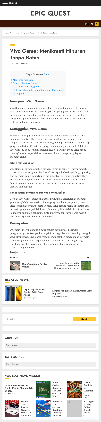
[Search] (92, 24)
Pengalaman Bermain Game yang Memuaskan (39, 90)
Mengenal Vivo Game (22, 79)
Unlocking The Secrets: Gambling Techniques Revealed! (58, 408)
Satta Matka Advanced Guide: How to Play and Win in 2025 (19, 388)
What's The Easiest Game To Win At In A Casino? (26, 408)
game (18, 252)
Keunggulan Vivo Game (24, 83)
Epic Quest (51, 13)
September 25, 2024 (60, 297)
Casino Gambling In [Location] (89, 386)
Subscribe (97, 24)
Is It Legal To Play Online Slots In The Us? (89, 407)
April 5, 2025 (11, 394)
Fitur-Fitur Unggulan (27, 86)
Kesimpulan (18, 93)
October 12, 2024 (31, 298)
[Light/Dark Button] (86, 24)
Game (12, 45)
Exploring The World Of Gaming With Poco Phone (36, 292)
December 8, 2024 (88, 396)
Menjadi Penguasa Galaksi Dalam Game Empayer (72, 292)
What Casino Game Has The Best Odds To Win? (57, 389)
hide (46, 74)
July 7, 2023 (15, 63)
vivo (23, 252)
